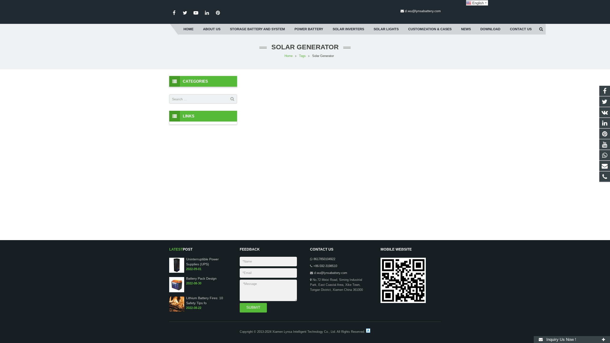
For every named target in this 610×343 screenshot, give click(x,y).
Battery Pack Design (201, 278)
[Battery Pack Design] (176, 291)
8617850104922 (324, 259)
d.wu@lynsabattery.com (423, 11)
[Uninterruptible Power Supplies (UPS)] (176, 271)
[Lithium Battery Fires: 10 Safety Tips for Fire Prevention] (176, 310)
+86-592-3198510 (325, 266)
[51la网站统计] (368, 331)
